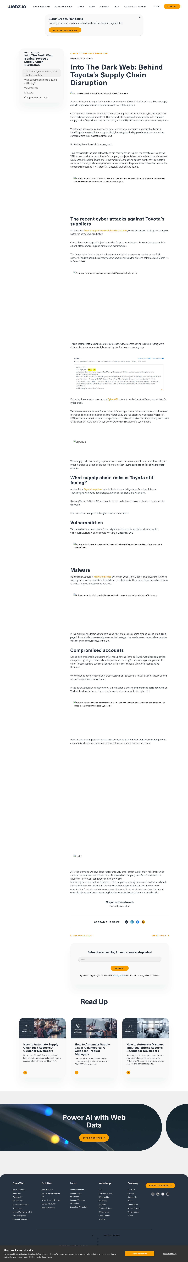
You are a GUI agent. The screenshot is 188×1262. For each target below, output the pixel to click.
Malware (28, 92)
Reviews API (18, 1200)
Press (130, 1200)
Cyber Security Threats (50, 1200)
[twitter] (126, 922)
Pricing (104, 6)
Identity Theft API (48, 1203)
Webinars (103, 1219)
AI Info (130, 1215)
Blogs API (17, 1193)
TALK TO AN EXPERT (135, 6)
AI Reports (103, 1200)
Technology (17, 1208)
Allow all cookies (140, 1254)
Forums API (17, 1197)
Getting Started (134, 1208)
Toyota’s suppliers (93, 489)
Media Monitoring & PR (22, 1211)
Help (116, 6)
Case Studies (104, 1215)
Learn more (47, 1257)
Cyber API (113, 399)
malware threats (102, 576)
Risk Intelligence (19, 1215)
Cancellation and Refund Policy (114, 1244)
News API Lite (18, 1189)
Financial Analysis (20, 1219)
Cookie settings (169, 1254)
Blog (92, 6)
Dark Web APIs (63, 6)
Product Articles (105, 1208)
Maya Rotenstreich (120, 902)
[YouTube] (167, 1194)
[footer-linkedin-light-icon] (157, 1194)
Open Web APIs (41, 6)
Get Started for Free (65, 30)
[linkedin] (132, 922)
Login (156, 6)
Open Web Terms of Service (114, 1238)
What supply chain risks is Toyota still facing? (40, 81)
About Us (131, 1189)
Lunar (80, 6)
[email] (143, 922)
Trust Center (133, 1204)
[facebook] (137, 922)
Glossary (102, 1204)
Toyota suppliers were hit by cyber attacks (105, 230)
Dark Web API (47, 1189)
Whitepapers (104, 1211)
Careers (131, 1193)
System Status (133, 1211)
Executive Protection (78, 1207)
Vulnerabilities (31, 88)
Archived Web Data (21, 1204)
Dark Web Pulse (105, 1193)
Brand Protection (77, 1189)
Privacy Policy (119, 975)
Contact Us (132, 1197)
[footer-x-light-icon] (152, 1194)
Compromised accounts (36, 97)
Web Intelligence (48, 1207)
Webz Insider (104, 1197)
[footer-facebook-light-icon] (162, 1194)
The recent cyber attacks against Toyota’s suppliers (40, 73)
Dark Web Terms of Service (114, 1241)
